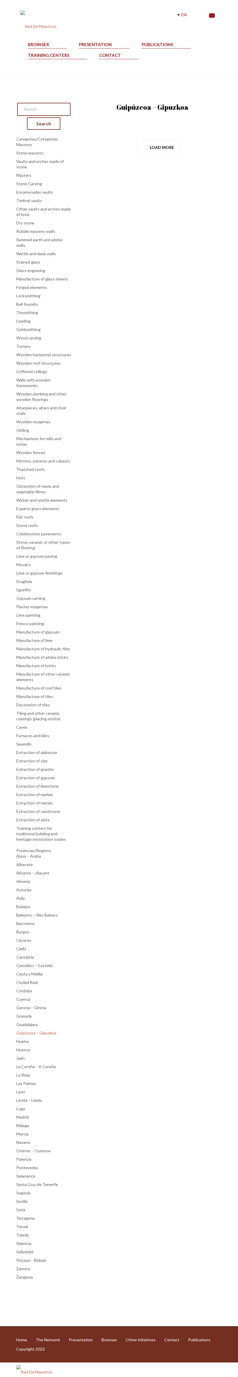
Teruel (22, 1226)
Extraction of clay (32, 760)
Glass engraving (30, 270)
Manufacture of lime (34, 640)
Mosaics (23, 564)
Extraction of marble (34, 794)
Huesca (23, 1049)
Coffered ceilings (31, 371)
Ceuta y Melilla (29, 973)
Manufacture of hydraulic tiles (43, 648)
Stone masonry (30, 152)
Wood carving (28, 337)
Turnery (23, 346)
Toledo (22, 1234)
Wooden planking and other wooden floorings (41, 396)
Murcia (22, 1133)
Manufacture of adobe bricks (42, 657)
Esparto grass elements (37, 508)
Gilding (22, 430)
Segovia (23, 1192)
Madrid (22, 1117)
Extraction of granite (35, 769)
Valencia (23, 1243)
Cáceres (23, 940)
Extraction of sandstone (38, 811)
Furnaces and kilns (32, 735)
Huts (20, 477)
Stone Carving (29, 183)
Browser (38, 44)
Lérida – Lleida (29, 1100)
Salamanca (25, 1175)
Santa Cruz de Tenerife (37, 1184)
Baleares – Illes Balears (37, 914)
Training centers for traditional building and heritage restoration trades (41, 834)
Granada (24, 1016)
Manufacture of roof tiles (39, 687)
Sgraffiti (23, 589)
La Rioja (23, 1074)
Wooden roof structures (38, 363)
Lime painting (28, 615)
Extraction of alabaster (36, 752)
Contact (110, 55)
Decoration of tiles (33, 704)
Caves (22, 727)
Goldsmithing (28, 329)
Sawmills (24, 743)
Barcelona (25, 923)
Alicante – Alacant (32, 872)
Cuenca (23, 999)
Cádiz (21, 948)
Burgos (22, 931)
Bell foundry (27, 304)
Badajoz (23, 906)
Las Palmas (26, 1083)
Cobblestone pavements (38, 533)
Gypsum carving (30, 598)
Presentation (95, 44)
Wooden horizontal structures (43, 354)
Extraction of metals (34, 802)
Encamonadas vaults (34, 192)
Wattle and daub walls (36, 253)
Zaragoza (24, 1277)
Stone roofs (27, 525)
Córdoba (24, 990)
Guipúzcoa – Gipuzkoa (36, 1032)
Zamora (23, 1268)
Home (21, 1339)
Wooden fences (30, 452)
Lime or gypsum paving (36, 556)
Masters (23, 175)
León (20, 1091)
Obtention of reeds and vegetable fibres (37, 489)
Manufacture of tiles (34, 696)
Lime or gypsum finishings (39, 572)
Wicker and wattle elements (41, 500)
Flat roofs (24, 516)
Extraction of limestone (37, 786)
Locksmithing (28, 295)
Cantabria (25, 957)
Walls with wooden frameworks (33, 382)
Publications (157, 44)
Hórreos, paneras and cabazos (43, 460)
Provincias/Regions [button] (33, 850)
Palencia (23, 1159)
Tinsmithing (27, 312)
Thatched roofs (30, 469)
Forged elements (31, 287)
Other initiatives (141, 1339)
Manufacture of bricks (36, 665)
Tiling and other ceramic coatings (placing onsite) (38, 716)
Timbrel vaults (29, 200)
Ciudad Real (27, 982)
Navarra (23, 1142)
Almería (23, 881)
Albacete (24, 864)
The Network (48, 1339)
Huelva (22, 1041)
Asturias (24, 889)
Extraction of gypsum (35, 777)
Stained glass (28, 262)
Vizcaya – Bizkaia (31, 1260)
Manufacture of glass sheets (42, 278)
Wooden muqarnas (33, 421)
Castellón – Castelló (34, 965)
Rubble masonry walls (35, 231)
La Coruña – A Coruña (36, 1066)
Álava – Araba (28, 856)
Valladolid (24, 1251)
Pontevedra (27, 1167)
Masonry (24, 144)
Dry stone (25, 222)
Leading (23, 320)
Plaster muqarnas (32, 606)
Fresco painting (30, 623)
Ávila (20, 898)
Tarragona (25, 1218)
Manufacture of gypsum (37, 631)
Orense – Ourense (33, 1150)
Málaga (22, 1125)
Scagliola (24, 581)
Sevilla (22, 1201)
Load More (162, 147)
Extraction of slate (33, 819)
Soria (20, 1209)
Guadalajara (26, 1024)
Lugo (20, 1108)
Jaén (20, 1058)
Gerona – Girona (31, 1007)
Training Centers (48, 55)
